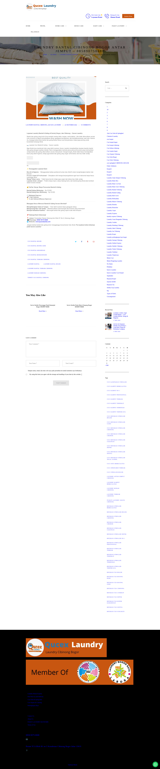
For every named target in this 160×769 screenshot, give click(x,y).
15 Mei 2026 (116, 331)
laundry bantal (34, 264)
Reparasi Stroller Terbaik (114, 549)
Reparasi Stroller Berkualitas (114, 507)
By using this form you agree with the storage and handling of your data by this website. (56, 374)
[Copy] (30, 158)
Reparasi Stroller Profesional (114, 543)
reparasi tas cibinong (115, 588)
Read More (42, 311)
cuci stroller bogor (115, 472)
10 (107, 109)
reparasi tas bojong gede (115, 583)
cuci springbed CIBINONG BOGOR (118, 163)
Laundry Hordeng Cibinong (115, 225)
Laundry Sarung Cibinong (114, 240)
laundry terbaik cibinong (113, 495)
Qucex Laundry (54, 125)
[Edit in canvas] (36, 163)
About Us (30, 719)
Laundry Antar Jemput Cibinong (116, 178)
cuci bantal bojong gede (37, 246)
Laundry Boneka (112, 204)
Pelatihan (109, 267)
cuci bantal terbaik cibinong (39, 259)
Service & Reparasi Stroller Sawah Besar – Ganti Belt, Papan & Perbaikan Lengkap (120, 326)
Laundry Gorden (112, 222)
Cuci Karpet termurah (116, 407)
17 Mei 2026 (116, 320)
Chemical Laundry (112, 136)
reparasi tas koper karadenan (114, 602)
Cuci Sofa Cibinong (113, 160)
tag (108, 290)
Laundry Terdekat (112, 252)
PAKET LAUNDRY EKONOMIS (38, 722)
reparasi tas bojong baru (115, 577)
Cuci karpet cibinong (113, 145)
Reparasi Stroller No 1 (116, 538)
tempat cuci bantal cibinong (38, 277)
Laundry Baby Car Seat (114, 184)
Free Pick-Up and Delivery (35, 696)
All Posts (53, 54)
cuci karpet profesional (116, 395)
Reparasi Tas (110, 284)
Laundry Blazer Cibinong (114, 201)
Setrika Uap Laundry (113, 287)
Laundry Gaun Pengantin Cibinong (117, 219)
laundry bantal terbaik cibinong (40, 268)
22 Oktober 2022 (71, 125)
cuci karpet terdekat (115, 403)
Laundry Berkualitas (113, 198)
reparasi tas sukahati (116, 611)
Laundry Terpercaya (113, 255)
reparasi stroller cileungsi (114, 529)
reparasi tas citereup (115, 592)
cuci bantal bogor (34, 241)
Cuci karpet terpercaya (116, 412)
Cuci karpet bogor (112, 142)
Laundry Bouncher (112, 207)
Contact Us (31, 716)
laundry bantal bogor (52, 264)
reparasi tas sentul (115, 607)
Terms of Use (31, 725)
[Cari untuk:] (117, 88)
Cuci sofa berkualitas (116, 463)
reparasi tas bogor (114, 572)
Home (45, 54)
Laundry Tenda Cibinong (114, 249)
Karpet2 (109, 169)
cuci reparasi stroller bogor (116, 417)
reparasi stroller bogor (117, 512)
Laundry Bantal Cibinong (69, 54)
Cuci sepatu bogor (112, 151)
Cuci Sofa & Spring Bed (35, 699)
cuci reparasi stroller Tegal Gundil (116, 458)
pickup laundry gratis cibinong (116, 501)
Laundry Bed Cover (113, 195)
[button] (155, 764)
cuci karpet (110, 139)
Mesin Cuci (110, 258)
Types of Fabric (111, 293)
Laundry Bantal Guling (113, 192)
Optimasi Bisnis (72, 765)
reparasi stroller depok (116, 534)
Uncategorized (111, 296)
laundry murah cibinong (37, 273)
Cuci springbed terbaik (116, 468)
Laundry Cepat (111, 210)
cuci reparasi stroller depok (116, 446)
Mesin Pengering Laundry (114, 261)
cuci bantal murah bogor (37, 255)
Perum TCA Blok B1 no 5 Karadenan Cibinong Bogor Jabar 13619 (53, 746)
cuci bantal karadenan (36, 250)
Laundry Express (112, 213)
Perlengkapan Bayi (33, 705)
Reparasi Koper (111, 279)
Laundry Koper (111, 234)
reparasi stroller (111, 281)
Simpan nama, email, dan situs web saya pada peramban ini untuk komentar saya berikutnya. (55, 370)
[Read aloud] (30, 163)
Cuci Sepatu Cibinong (113, 154)
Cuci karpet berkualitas (116, 386)
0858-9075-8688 (42, 220)
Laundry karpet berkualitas (113, 483)
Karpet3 (109, 172)
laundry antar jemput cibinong (116, 477)
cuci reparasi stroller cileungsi (116, 440)
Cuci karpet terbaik (115, 399)
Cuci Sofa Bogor (112, 157)
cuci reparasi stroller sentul (116, 452)
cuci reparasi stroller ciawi (116, 423)
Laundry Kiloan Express (35, 693)
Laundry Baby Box (112, 181)
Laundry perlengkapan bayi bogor (117, 237)
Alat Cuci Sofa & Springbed (115, 133)
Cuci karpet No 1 (113, 390)
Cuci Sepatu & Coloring (35, 702)
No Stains (110, 264)
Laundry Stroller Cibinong (114, 246)
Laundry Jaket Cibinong (114, 228)
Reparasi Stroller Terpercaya (114, 567)
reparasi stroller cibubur (114, 523)
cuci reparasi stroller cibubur (116, 434)
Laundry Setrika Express (114, 243)
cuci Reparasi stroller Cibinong (116, 428)
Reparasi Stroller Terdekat (114, 555)
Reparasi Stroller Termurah (114, 561)
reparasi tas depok (114, 597)
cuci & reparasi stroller (117, 382)
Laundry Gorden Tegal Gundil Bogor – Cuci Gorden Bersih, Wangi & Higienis (120, 315)
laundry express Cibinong (114, 216)
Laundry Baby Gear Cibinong (115, 187)
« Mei (107, 365)
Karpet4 (109, 175)
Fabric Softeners (111, 166)
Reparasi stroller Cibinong (114, 517)
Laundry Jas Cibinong (113, 231)
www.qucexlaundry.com (42, 222)
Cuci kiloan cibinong (113, 148)
